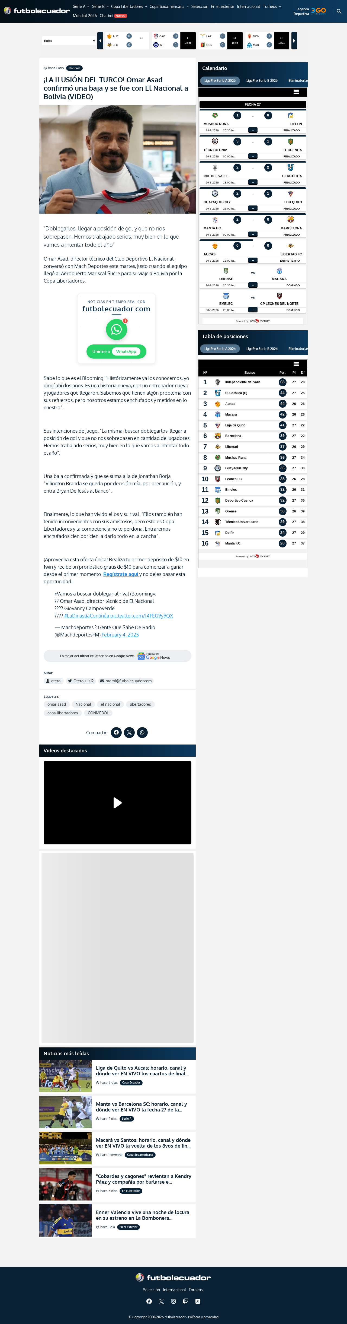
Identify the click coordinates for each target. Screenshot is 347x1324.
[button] (81, 6)
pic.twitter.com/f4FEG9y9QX (141, 616)
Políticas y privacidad (203, 1317)
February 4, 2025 (120, 635)
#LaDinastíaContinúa (86, 616)
